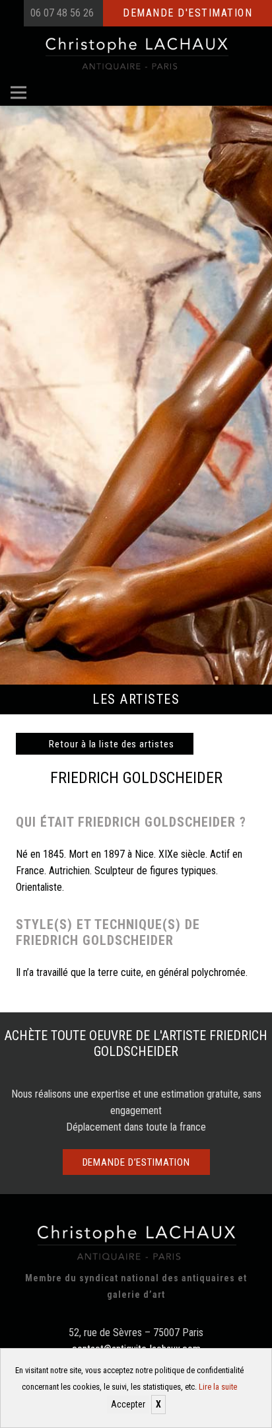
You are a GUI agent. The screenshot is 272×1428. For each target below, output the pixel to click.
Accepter (128, 1404)
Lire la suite (218, 1387)
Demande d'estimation (187, 13)
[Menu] (18, 92)
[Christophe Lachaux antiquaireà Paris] (136, 53)
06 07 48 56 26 (62, 13)
